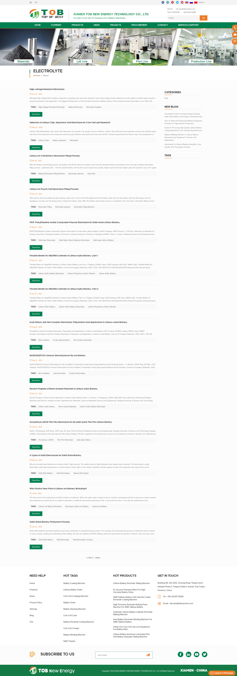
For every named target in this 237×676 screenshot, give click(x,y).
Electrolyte (74, 140)
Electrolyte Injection (76, 174)
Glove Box (91, 174)
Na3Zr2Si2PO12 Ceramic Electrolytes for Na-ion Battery (57, 356)
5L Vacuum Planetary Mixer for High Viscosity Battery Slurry (129, 591)
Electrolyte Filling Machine (84, 207)
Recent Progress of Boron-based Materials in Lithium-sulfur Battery (64, 389)
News (32, 596)
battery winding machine (74, 635)
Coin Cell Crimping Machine (75, 596)
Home (38, 25)
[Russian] (191, 2)
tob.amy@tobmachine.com (185, 9)
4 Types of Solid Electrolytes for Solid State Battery (55, 456)
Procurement (139, 25)
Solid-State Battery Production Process (50, 522)
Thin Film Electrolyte (65, 440)
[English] (186, 2)
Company (56, 25)
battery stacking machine (74, 609)
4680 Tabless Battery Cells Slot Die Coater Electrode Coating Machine (132, 598)
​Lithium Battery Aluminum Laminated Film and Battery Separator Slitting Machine (131, 635)
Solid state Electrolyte (46, 240)
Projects (115, 25)
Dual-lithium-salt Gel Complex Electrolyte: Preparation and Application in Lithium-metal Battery (78, 322)
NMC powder (69, 641)
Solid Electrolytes (63, 473)
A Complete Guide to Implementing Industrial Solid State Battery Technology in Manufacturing (183, 115)
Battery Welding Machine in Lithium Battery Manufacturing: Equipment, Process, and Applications (181, 137)
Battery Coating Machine (74, 583)
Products (77, 25)
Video (97, 25)
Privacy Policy (36, 603)
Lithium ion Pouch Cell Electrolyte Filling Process (54, 189)
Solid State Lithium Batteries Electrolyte (74, 240)
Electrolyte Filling (45, 207)
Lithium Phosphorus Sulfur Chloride (81, 273)
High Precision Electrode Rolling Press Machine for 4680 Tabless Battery (130, 606)
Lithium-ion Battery (99, 506)
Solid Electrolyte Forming (82, 540)
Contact (163, 25)
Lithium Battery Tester (72, 590)
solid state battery (83, 440)
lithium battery (43, 340)
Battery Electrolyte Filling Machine (51, 174)
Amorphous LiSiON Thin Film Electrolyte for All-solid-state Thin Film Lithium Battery (71, 422)
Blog (166, 98)
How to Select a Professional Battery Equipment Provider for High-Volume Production (183, 122)
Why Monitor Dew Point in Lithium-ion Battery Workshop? (58, 489)
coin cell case (70, 615)
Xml (31, 622)
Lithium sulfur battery (46, 407)
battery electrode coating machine (78, 622)
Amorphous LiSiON (45, 440)
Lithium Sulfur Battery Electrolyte (51, 273)
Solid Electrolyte (63, 540)
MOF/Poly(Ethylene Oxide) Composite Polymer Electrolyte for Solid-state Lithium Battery (75, 223)
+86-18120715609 (189, 12)
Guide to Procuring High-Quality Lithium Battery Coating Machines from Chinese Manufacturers (183, 129)
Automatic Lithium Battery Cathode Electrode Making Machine (132, 613)
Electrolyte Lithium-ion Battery (77, 506)
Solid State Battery (45, 473)
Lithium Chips (43, 140)
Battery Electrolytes (81, 473)
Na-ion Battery (44, 373)
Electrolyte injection (62, 207)
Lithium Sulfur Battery (107, 273)
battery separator (59, 140)
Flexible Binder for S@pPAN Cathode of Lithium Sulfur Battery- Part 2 (64, 289)
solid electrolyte (59, 373)
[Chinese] (195, 2)
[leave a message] (222, 673)
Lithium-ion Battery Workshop (49, 506)
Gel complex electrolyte (82, 340)
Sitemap (33, 609)
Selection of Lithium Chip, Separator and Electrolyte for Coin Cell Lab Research (70, 123)
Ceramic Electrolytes (77, 373)
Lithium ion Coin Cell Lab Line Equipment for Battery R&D (131, 628)
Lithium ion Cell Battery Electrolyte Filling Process (55, 156)
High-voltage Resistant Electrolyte (47, 89)
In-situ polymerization (61, 340)
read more (36, 114)
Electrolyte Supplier (93, 107)
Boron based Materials (67, 407)
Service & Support (188, 25)
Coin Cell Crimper (71, 628)
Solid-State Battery (45, 540)
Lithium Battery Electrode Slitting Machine (131, 583)
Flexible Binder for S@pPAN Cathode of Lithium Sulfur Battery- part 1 (64, 256)
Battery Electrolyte (75, 107)
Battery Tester (69, 603)
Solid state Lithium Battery (103, 240)
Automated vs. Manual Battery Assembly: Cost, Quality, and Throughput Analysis (183, 145)
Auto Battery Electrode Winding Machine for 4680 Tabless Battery (132, 620)
